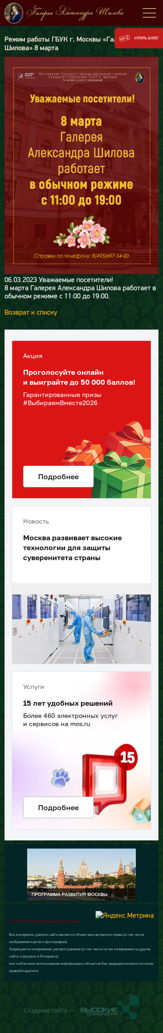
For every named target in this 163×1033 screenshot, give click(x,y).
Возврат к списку (31, 312)
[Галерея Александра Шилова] (81, 13)
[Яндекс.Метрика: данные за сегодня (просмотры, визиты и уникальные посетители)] (125, 915)
